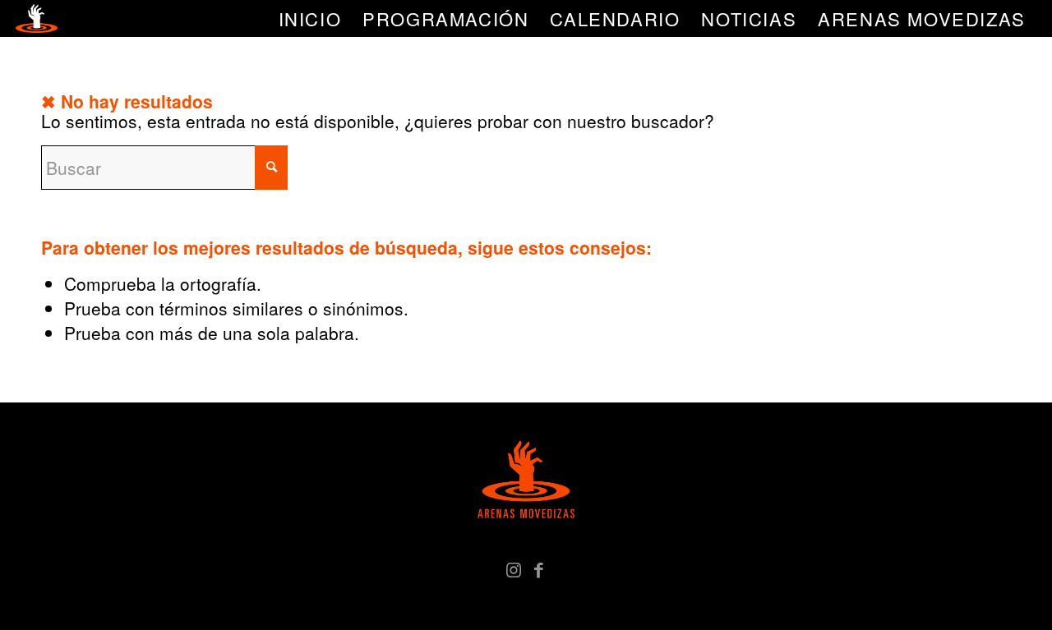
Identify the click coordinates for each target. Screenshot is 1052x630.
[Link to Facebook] (538, 568)
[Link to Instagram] (513, 568)
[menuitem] (310, 18)
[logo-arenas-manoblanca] (36, 18)
